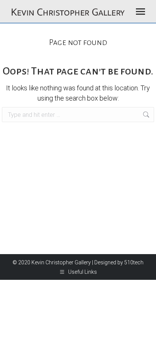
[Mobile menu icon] (140, 11)
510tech (134, 262)
